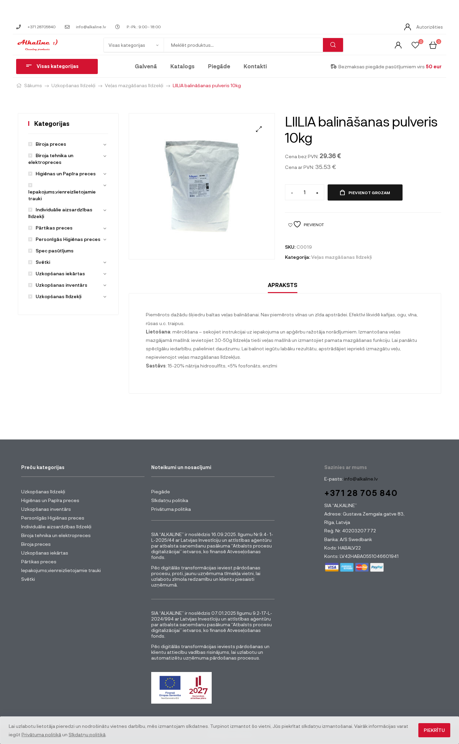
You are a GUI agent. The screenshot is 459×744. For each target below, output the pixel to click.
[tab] (282, 285)
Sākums (33, 85)
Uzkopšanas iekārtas (60, 273)
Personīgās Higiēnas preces (68, 239)
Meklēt (333, 45)
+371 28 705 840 (361, 493)
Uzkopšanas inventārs (61, 285)
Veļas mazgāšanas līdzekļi (134, 85)
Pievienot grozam (369, 192)
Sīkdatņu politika (169, 500)
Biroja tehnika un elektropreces (56, 535)
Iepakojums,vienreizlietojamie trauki (62, 195)
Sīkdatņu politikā (87, 734)
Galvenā (146, 66)
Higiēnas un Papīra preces (66, 173)
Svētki (43, 262)
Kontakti (255, 66)
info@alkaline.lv (360, 479)
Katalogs (182, 66)
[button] (258, 129)
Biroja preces (51, 144)
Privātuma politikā (41, 734)
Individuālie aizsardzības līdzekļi (56, 526)
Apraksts (282, 285)
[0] (415, 44)
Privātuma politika (171, 509)
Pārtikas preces (54, 228)
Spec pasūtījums (55, 250)
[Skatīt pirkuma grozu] (433, 44)
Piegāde (219, 66)
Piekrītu (434, 730)
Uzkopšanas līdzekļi (73, 85)
